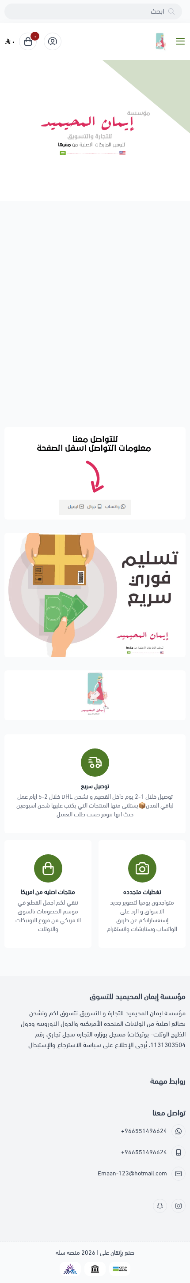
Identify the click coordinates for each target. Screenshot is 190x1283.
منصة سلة (68, 1252)
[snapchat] (160, 1206)
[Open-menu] (182, 41)
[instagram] (178, 1206)
